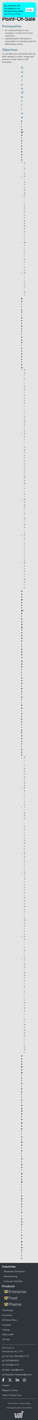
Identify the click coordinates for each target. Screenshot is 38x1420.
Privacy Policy (14, 13)
